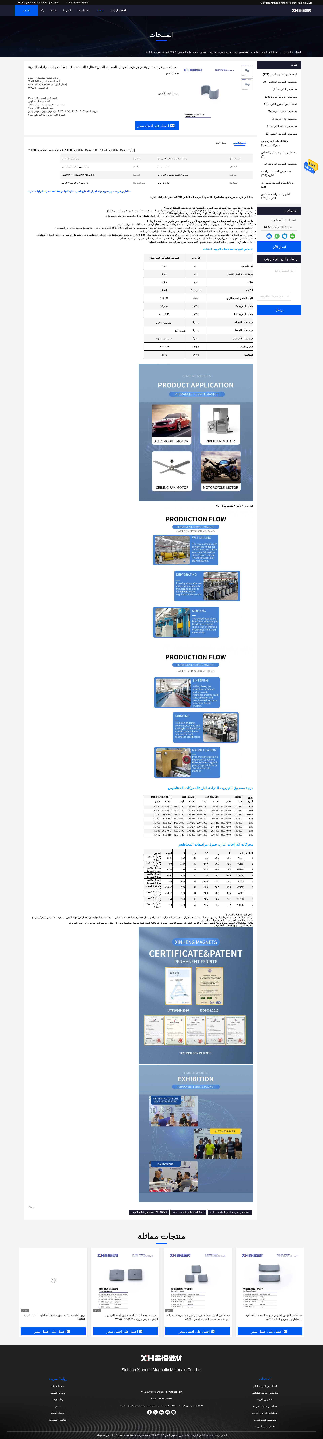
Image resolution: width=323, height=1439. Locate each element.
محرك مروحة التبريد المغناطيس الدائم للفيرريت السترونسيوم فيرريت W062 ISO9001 (203, 1317)
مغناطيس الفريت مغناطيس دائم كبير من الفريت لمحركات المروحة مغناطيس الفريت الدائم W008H (270, 1317)
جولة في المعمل (58, 1392)
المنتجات (286, 52)
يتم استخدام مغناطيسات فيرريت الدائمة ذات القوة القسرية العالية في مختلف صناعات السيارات (58, 1317)
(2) (284, 118)
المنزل (298, 52)
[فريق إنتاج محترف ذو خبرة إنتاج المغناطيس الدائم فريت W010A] (125, 1280)
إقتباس (26, 10)
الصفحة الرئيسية (118, 10)
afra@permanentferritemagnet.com (40, 2)
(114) (276, 173)
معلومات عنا (84, 10)
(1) (280, 104)
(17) (285, 89)
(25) (279, 81)
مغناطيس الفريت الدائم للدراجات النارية (229, 1212)
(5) (282, 126)
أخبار (58, 1406)
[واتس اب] (277, 236)
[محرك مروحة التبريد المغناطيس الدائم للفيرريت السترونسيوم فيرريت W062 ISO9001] (197, 1280)
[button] (298, 1289)
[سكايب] (284, 236)
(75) (277, 184)
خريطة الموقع (58, 1413)
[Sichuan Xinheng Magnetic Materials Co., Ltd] (301, 10)
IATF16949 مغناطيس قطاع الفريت (149, 1212)
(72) (280, 163)
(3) (282, 111)
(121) (280, 74)
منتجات (100, 10)
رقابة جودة (57, 1399)
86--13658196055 (78, 2)
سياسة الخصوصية (58, 1419)
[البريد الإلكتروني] (269, 236)
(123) (275, 196)
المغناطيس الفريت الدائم (266, 52)
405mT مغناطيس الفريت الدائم (188, 1212)
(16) (281, 96)
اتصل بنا (67, 10)
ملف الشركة (57, 1386)
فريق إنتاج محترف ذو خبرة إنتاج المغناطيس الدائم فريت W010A (127, 1317)
